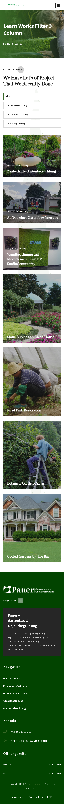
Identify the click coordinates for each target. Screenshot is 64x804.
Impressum (18, 797)
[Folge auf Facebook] (20, 600)
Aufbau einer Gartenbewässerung (32, 217)
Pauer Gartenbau (35, 784)
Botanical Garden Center (26, 483)
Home (6, 43)
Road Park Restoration (24, 410)
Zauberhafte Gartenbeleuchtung (31, 171)
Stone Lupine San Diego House (30, 337)
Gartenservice (11, 678)
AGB (49, 797)
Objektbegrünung (15, 123)
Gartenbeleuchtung (17, 105)
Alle (8, 96)
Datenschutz (35, 797)
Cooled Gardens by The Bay (28, 556)
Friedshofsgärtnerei (15, 686)
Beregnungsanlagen (15, 693)
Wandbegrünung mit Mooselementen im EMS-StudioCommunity (26, 259)
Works (18, 43)
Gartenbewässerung (17, 114)
